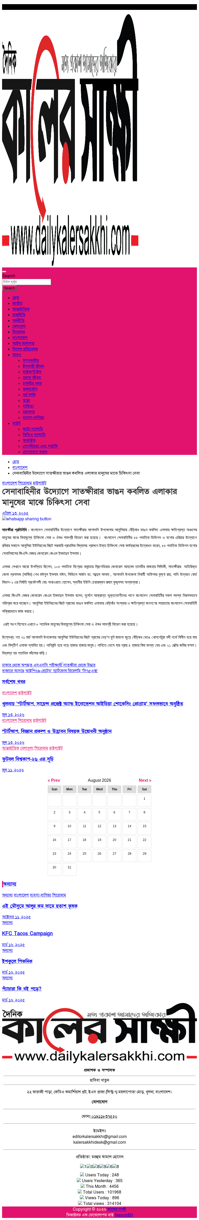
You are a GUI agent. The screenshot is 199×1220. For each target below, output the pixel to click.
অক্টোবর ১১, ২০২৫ (16, 917)
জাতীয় (17, 303)
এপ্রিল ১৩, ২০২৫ (15, 513)
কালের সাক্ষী (116, 1209)
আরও (16, 355)
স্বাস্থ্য (26, 400)
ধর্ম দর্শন (29, 395)
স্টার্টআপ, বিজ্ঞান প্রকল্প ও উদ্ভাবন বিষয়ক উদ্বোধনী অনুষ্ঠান (56, 731)
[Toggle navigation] (4, 271)
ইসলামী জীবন (33, 366)
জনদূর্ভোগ (30, 389)
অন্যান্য (9, 884)
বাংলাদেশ (19, 338)
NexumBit (124, 1215)
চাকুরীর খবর (32, 383)
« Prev (54, 780)
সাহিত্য (28, 406)
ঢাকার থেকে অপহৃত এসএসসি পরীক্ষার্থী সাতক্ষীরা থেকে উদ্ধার (48, 665)
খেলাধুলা (19, 326)
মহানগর (29, 412)
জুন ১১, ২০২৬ (13, 770)
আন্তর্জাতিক (21, 309)
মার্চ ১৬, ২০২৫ (13, 945)
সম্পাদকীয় (31, 360)
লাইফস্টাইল (32, 372)
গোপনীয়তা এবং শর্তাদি (40, 446)
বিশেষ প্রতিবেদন (25, 349)
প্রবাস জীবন (32, 378)
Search (8, 276)
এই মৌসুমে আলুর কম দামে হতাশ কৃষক (39, 906)
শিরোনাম (25, 483)
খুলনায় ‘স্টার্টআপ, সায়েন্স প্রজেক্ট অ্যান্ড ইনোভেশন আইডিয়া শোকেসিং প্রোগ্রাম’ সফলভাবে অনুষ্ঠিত (92, 704)
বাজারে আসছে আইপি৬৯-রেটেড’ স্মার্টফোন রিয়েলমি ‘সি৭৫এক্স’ (50, 671)
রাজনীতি (18, 315)
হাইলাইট (39, 483)
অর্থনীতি (18, 320)
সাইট (16, 423)
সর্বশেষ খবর (13, 682)
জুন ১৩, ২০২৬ (13, 715)
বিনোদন (18, 332)
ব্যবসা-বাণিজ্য (33, 418)
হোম (15, 298)
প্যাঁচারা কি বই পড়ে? (21, 989)
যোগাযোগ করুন (35, 452)
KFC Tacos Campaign (27, 934)
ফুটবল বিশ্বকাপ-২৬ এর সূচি (27, 759)
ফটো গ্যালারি (33, 429)
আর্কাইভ (29, 440)
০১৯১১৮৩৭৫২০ (103, 1116)
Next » (145, 780)
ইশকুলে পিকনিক (17, 961)
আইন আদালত (23, 343)
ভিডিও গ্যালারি (34, 435)
